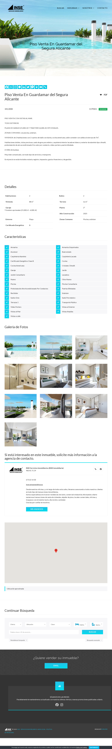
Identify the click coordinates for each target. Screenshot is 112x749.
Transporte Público (69, 302)
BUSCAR (60, 8)
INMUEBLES (72, 8)
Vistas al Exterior (68, 307)
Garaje (13, 270)
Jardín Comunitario (18, 275)
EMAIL (56, 666)
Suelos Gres (15, 298)
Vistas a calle (15, 316)
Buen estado (66, 252)
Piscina (13, 284)
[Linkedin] (24, 87)
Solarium (65, 293)
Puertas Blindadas (69, 289)
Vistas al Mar (16, 311)
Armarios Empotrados (70, 247)
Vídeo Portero (16, 307)
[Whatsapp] (11, 87)
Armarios (14, 247)
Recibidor (14, 293)
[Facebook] (7, 87)
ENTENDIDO (94, 747)
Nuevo (13, 279)
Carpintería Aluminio (18, 256)
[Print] (36, 87)
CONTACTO (102, 8)
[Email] (41, 87)
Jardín (64, 270)
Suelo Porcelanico (68, 298)
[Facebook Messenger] (19, 87)
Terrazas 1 (14, 302)
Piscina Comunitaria (69, 284)
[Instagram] (15, 87)
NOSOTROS (87, 8)
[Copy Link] (45, 87)
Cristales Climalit (68, 266)
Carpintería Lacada (69, 256)
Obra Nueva (66, 279)
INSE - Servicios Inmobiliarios (27, 729)
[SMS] (32, 87)
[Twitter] (28, 87)
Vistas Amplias (67, 311)
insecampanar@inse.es (34, 484)
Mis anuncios (36, 509)
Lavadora (65, 275)
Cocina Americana (17, 266)
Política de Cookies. (81, 747)
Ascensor (14, 252)
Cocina (64, 261)
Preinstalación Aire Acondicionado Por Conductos (29, 289)
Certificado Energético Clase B (22, 261)
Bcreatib (104, 729)
